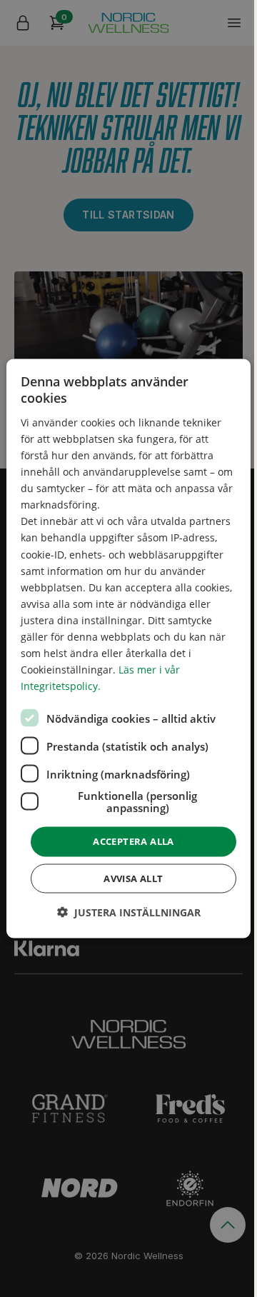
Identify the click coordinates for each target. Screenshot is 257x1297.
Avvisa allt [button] (133, 877)
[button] (129, 911)
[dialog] (128, 648)
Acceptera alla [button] (133, 841)
